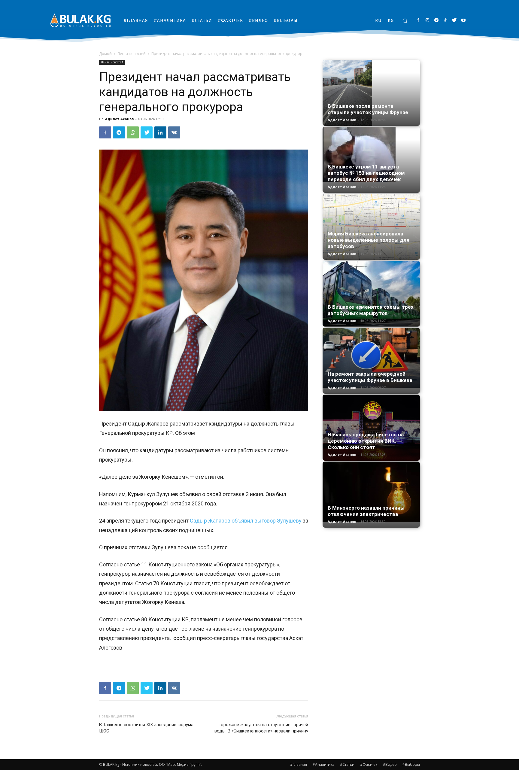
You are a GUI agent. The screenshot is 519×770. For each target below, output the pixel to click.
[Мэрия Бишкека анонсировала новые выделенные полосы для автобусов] (371, 227)
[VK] (174, 132)
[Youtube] (463, 20)
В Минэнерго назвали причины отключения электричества (366, 511)
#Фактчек (368, 764)
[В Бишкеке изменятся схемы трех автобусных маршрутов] (371, 293)
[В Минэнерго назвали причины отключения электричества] (371, 492)
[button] (405, 21)
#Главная (298, 764)
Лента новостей (131, 53)
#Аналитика (323, 764)
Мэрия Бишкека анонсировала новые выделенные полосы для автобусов (368, 240)
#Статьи (347, 764)
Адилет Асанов (119, 119)
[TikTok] (445, 20)
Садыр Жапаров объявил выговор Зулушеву (246, 520)
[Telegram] (436, 20)
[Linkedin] (160, 132)
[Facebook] (418, 20)
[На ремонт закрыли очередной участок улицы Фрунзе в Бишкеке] (371, 358)
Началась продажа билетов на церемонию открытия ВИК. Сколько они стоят (366, 441)
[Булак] (80, 20)
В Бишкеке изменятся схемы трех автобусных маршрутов (371, 310)
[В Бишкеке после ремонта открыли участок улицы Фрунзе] (371, 93)
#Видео (390, 764)
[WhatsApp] (133, 132)
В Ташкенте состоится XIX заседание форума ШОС (146, 728)
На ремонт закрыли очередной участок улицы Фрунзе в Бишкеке (370, 377)
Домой (105, 53)
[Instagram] (427, 20)
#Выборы (411, 764)
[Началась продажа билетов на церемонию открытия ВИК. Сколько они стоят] (371, 428)
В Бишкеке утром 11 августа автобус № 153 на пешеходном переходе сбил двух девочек (366, 173)
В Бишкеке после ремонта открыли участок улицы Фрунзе (368, 109)
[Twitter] (454, 20)
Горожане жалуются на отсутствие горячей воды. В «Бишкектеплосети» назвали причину (261, 728)
